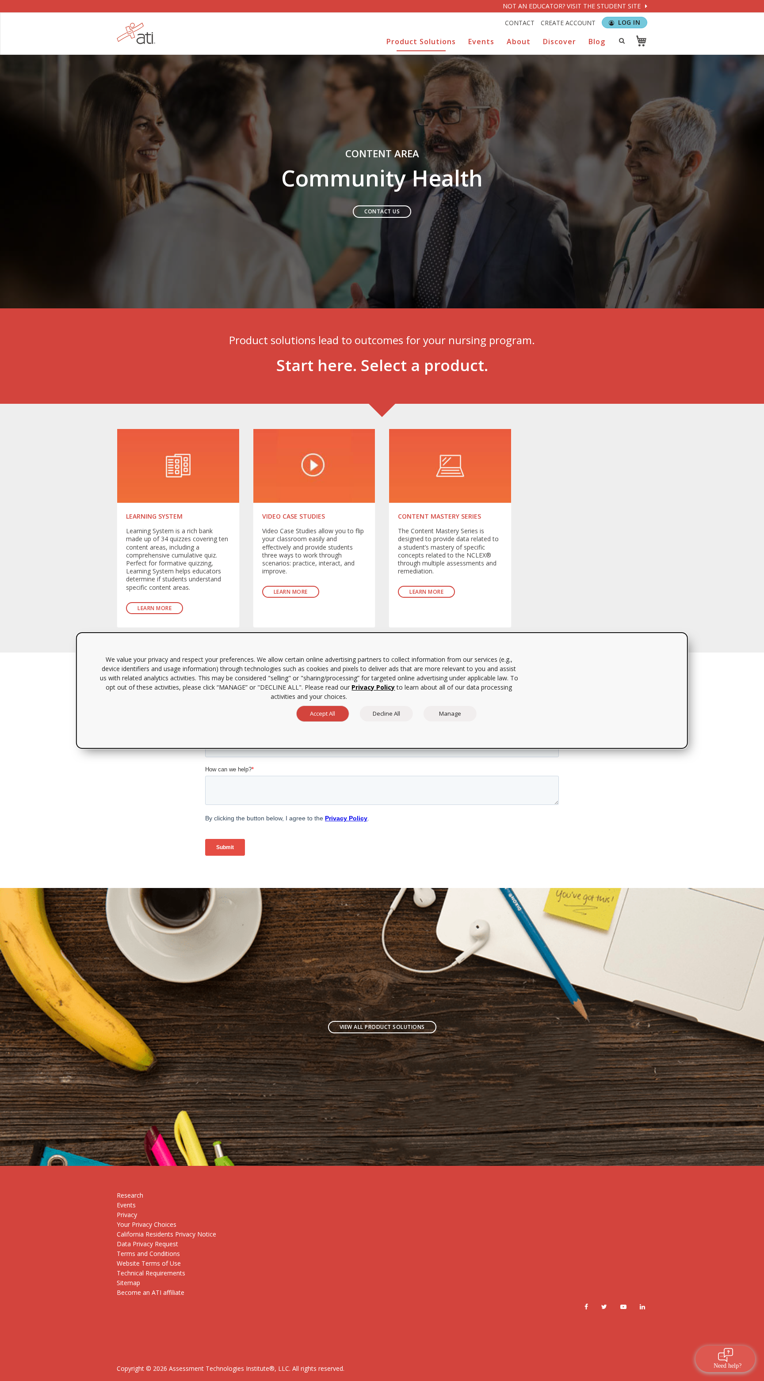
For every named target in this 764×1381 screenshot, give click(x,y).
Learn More (155, 608)
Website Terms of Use (149, 1263)
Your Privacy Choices (146, 1224)
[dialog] (382, 690)
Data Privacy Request (147, 1244)
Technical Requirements (151, 1273)
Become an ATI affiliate (150, 1292)
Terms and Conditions (148, 1253)
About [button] (519, 41)
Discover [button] (559, 41)
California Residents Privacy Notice (166, 1234)
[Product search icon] (621, 40)
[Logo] (136, 33)
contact (520, 23)
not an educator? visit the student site (572, 6)
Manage (450, 713)
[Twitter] (604, 1307)
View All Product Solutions (382, 1027)
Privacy (127, 1214)
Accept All (322, 713)
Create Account (568, 23)
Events (126, 1205)
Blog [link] (596, 41)
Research (130, 1195)
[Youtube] (623, 1307)
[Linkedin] (642, 1307)
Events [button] (481, 41)
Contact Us (382, 211)
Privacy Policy (373, 687)
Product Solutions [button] (421, 41)
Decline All (386, 713)
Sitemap (128, 1283)
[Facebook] (586, 1307)
